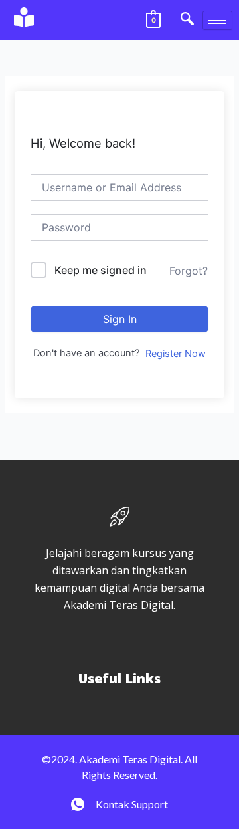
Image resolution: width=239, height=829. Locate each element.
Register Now (175, 354)
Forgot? (188, 270)
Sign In (120, 319)
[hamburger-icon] (217, 20)
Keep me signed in (100, 270)
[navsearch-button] (187, 20)
